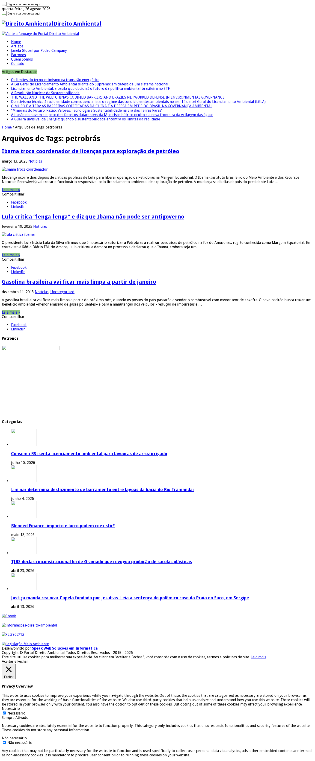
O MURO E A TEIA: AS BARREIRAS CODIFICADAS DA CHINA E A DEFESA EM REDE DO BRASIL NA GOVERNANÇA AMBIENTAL (111, 106)
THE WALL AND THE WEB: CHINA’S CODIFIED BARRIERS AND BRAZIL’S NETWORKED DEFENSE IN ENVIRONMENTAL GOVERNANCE (118, 97)
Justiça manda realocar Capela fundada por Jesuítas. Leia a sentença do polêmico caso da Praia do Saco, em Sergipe (130, 597)
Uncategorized (62, 292)
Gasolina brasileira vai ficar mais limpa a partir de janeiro (79, 282)
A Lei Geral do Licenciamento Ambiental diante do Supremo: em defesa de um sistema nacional (89, 84)
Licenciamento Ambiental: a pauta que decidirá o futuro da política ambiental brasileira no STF (90, 88)
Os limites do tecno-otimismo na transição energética (55, 80)
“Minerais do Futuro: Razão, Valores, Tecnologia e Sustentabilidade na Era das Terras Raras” (87, 110)
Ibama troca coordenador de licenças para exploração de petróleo (90, 151)
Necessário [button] (11, 708)
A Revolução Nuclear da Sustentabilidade (45, 93)
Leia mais (258, 657)
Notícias (35, 161)
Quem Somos (22, 59)
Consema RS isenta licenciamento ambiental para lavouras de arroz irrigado (89, 453)
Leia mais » (11, 190)
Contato (17, 63)
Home (16, 42)
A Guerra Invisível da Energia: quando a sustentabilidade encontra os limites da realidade (85, 119)
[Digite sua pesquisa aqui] (4, 5)
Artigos (17, 46)
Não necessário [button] (14, 738)
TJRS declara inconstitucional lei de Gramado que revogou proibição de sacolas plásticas (101, 561)
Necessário (16, 713)
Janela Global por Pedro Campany (39, 50)
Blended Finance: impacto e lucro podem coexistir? (63, 525)
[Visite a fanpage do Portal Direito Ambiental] (40, 34)
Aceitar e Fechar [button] (15, 661)
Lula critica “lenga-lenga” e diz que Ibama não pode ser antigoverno (93, 216)
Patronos (18, 55)
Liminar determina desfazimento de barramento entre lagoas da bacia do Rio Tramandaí (102, 489)
